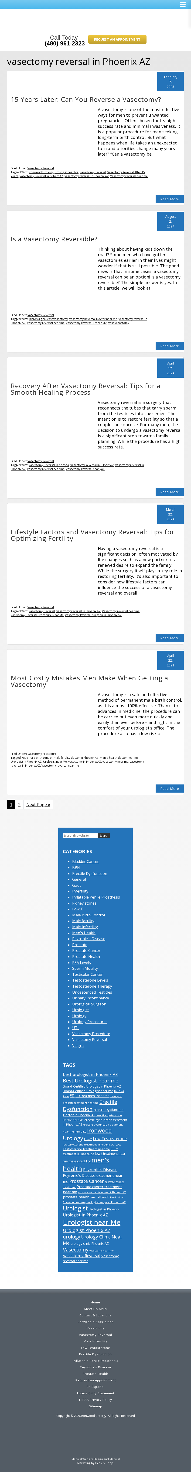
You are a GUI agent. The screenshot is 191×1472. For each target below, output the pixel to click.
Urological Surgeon (89, 1004)
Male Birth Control (88, 915)
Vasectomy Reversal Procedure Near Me (37, 615)
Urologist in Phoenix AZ (26, 762)
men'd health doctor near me (119, 758)
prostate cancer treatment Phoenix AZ (102, 1192)
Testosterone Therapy (92, 986)
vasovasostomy (118, 323)
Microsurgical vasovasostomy (48, 319)
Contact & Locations (95, 1315)
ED (72, 1095)
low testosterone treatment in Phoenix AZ (89, 1144)
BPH (76, 867)
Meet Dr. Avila (95, 1309)
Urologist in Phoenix (104, 1209)
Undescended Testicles (92, 992)
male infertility (80, 1161)
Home (95, 1302)
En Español (96, 1387)
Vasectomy (76, 1249)
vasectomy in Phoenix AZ (84, 762)
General (79, 879)
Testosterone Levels (90, 980)
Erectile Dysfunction (89, 873)
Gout (76, 885)
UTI (75, 1027)
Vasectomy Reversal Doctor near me (93, 319)
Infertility (80, 891)
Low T (77, 909)
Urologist (80, 1009)
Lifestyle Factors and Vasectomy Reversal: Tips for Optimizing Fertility (92, 535)
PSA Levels (81, 962)
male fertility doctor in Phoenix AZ (76, 758)
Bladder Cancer (85, 861)
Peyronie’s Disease (95, 1367)
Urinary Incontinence (90, 998)
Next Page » (38, 805)
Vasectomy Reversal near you (85, 469)
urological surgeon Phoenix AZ (106, 1202)
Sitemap (95, 1406)
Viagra (78, 1045)
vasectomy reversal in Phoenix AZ (87, 176)
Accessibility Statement (95, 1393)
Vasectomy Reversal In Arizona (49, 465)
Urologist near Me (66, 172)
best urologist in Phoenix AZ (90, 1074)
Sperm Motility (85, 968)
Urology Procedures (89, 1021)
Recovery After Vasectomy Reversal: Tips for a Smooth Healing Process (85, 389)
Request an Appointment (117, 39)
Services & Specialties (96, 1322)
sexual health (99, 1197)
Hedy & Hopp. (104, 1463)
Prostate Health (86, 956)
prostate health (76, 1197)
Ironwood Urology (41, 172)
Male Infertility (85, 926)
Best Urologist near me (90, 1080)
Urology (79, 1015)
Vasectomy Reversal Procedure (86, 323)
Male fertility (83, 920)
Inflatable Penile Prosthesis (96, 897)
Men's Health (84, 932)
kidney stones (84, 903)
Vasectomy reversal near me (129, 176)
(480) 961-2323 (65, 43)
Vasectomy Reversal (40, 168)
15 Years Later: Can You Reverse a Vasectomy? (86, 99)
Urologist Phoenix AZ (86, 1230)
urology (71, 1236)
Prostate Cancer (86, 950)
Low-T (88, 1139)
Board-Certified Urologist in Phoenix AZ (92, 1086)
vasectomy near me (115, 762)
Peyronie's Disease (88, 938)
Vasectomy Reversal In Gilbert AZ (41, 176)
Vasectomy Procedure (42, 754)
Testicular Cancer (87, 974)
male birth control (40, 758)
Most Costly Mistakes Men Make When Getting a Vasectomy (89, 681)
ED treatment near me (92, 1096)
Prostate (79, 944)
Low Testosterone (110, 1138)
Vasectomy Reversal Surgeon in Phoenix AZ (93, 615)
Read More (169, 199)
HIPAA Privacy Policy (95, 1400)
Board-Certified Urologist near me (88, 1091)
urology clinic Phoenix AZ (90, 1243)
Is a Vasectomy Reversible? (54, 238)
